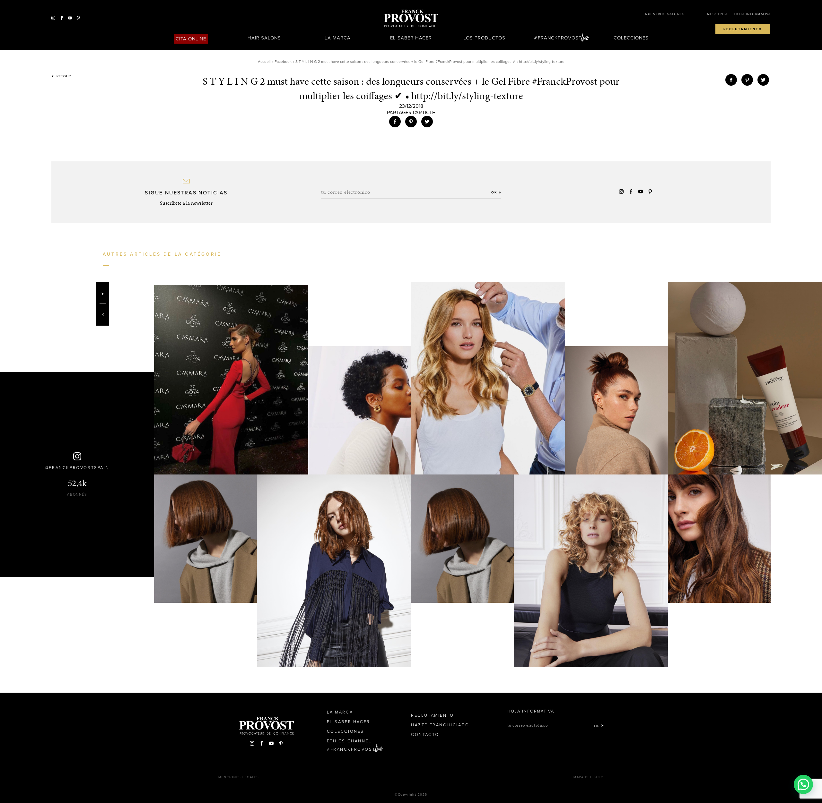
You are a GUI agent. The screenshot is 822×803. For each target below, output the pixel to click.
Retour (63, 76)
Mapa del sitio (588, 777)
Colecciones (631, 38)
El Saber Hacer (411, 38)
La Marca (338, 38)
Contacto (425, 734)
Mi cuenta (717, 14)
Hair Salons (264, 38)
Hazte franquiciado (440, 725)
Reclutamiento (742, 29)
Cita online (191, 39)
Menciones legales (238, 777)
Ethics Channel (349, 741)
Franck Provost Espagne (411, 19)
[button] (803, 784)
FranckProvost (560, 38)
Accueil (264, 61)
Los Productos (484, 38)
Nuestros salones (665, 14)
